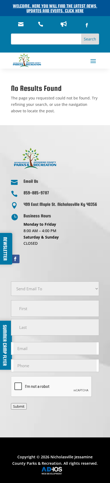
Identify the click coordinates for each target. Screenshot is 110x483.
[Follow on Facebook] (86, 25)
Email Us (30, 181)
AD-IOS (55, 471)
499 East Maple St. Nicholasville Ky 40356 (60, 204)
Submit (19, 406)
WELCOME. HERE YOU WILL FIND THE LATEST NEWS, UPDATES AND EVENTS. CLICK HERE (55, 8)
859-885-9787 (36, 192)
